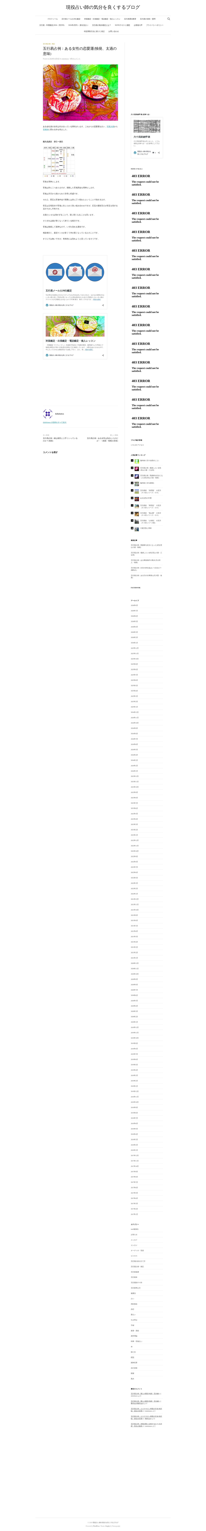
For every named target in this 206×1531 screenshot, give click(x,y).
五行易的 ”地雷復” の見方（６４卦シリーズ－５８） (150, 491)
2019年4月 (134, 1070)
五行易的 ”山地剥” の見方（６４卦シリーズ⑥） (150, 521)
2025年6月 (134, 680)
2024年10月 (135, 723)
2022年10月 (135, 851)
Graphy (107, 1526)
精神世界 (134, 1362)
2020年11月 (135, 968)
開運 (132, 1373)
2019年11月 (135, 1032)
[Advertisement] (80, 384)
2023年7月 (134, 803)
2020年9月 (134, 979)
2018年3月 (134, 1139)
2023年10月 (135, 787)
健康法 (133, 1293)
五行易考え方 (136, 1288)
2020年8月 (134, 984)
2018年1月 (134, 1150)
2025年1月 (134, 707)
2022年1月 (134, 894)
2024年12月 (135, 712)
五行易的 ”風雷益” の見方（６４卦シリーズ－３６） (150, 506)
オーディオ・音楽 (137, 1250)
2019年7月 (134, 1054)
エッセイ (134, 1240)
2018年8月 (134, 1113)
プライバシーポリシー (154, 25)
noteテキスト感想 (122, 25)
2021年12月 (135, 899)
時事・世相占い (136, 1341)
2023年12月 (135, 776)
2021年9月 (134, 915)
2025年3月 (134, 696)
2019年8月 (134, 1049)
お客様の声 (138, 25)
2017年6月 (134, 1187)
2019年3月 (134, 1075)
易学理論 (134, 1336)
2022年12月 (135, 840)
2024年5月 (134, 749)
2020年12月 (135, 963)
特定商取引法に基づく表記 (94, 31)
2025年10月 (135, 659)
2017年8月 (134, 1177)
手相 (132, 1325)
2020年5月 (134, 1001)
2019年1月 (134, 1086)
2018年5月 (134, 1129)
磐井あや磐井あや (137, 1403)
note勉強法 (134, 1229)
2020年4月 (134, 1006)
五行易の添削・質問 (147, 19)
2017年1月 (134, 1214)
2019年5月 (134, 1065)
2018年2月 (134, 1145)
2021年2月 (134, 952)
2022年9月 (134, 856)
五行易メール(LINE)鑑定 (71, 19)
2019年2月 (134, 1081)
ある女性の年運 (145, 498)
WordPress (96, 1526)
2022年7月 (134, 867)
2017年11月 (135, 1161)
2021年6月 (134, 931)
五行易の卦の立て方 (138, 1261)
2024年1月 (134, 771)
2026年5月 (134, 621)
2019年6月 (134, 1059)
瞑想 (132, 1357)
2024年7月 (134, 739)
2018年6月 (134, 1123)
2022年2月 (134, 888)
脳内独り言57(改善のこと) (149, 460)
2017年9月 (134, 1171)
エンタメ (134, 1245)
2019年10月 (135, 1038)
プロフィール (52, 19)
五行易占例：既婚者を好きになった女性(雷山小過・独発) (151, 476)
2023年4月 (134, 819)
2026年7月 (134, 611)
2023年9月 (134, 792)
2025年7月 (134, 675)
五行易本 (134, 1277)
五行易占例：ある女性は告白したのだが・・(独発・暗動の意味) (102, 439)
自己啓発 (134, 1368)
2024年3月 (134, 760)
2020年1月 (134, 1022)
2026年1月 (134, 643)
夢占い (133, 1314)
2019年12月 (135, 1027)
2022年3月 (134, 883)
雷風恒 (45, 129)
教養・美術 (135, 1331)
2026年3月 (134, 632)
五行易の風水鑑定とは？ (101, 25)
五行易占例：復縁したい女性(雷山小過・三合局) (150, 469)
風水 (132, 1379)
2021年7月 (134, 926)
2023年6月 (134, 808)
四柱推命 (134, 1304)
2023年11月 (135, 781)
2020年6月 (134, 995)
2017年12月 (135, 1155)
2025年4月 (134, 691)
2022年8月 (134, 862)
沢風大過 (110, 126)
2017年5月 (134, 1193)
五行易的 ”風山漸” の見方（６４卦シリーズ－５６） (150, 514)
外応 (132, 1309)
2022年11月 (135, 846)
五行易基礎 (135, 1272)
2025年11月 (135, 653)
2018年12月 (135, 1091)
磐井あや (148, 1418)
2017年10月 (135, 1166)
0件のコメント (75, 59)
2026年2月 (134, 637)
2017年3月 (134, 1203)
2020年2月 (134, 1016)
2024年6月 (134, 744)
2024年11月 (135, 717)
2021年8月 (134, 920)
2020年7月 (134, 990)
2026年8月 (134, 605)
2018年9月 (134, 1107)
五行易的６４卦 (136, 1282)
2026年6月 (134, 616)
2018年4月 (134, 1134)
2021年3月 (134, 947)
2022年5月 (134, 878)
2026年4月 (134, 627)
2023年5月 (134, 814)
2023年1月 (134, 835)
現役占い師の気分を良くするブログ (103, 7)
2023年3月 (134, 824)
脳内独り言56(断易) (147, 483)
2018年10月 (135, 1102)
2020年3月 (134, 1011)
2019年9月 (134, 1043)
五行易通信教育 (130, 19)
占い (132, 1298)
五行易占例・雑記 (49, 44)
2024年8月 (134, 733)
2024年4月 (134, 755)
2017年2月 (134, 1209)
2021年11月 (135, 904)
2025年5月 (134, 685)
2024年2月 (134, 765)
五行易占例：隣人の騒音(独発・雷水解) (145, 1393)
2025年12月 (135, 648)
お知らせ (134, 1234)
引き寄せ (134, 1320)
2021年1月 (134, 958)
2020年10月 (135, 974)
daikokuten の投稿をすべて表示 (54, 422)
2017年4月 (134, 1198)
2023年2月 (134, 830)
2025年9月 (134, 664)
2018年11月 (135, 1097)
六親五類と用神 (145, 528)
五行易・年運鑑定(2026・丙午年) (51, 25)
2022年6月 (134, 872)
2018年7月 (134, 1118)
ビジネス (134, 1256)
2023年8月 (134, 798)
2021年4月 (134, 942)
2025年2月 (134, 701)
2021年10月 (135, 910)
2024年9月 (134, 728)
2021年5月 (134, 936)
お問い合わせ (113, 31)
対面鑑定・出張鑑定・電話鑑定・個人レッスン (102, 19)
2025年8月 (134, 669)
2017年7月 (134, 1182)
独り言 (133, 1352)
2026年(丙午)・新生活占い (78, 25)
